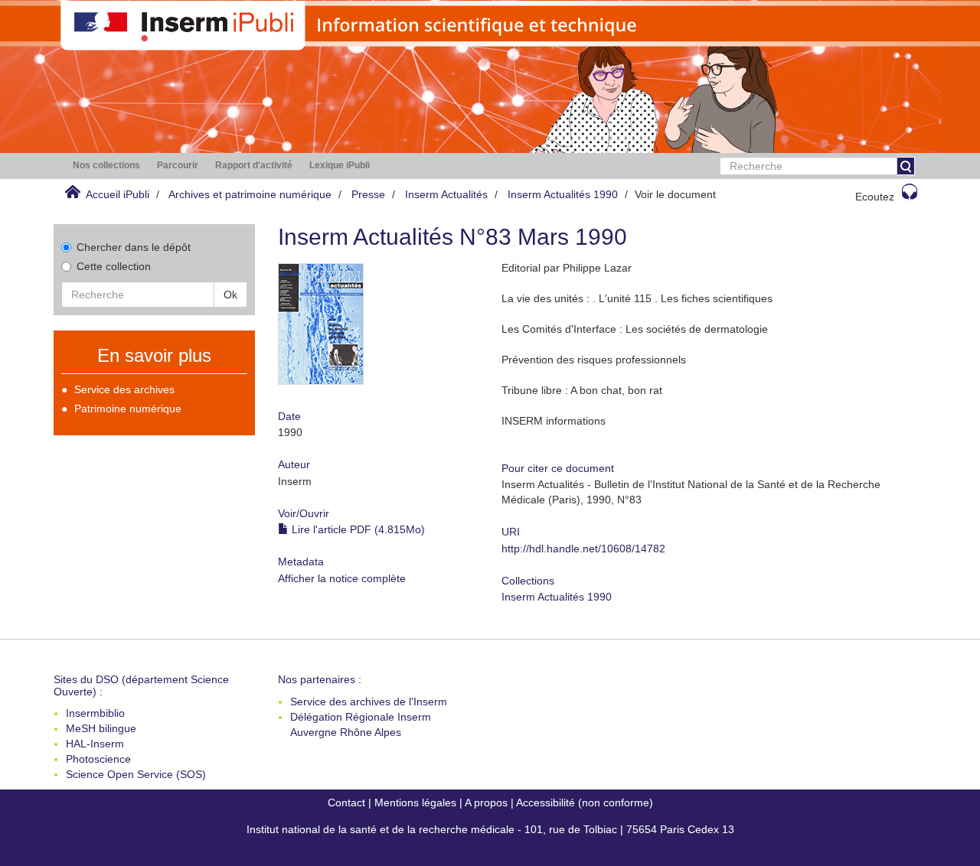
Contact (346, 802)
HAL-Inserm (95, 743)
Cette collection (114, 266)
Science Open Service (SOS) (136, 774)
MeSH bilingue (101, 728)
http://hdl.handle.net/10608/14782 (583, 548)
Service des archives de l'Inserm (368, 701)
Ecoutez (874, 196)
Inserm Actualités (446, 194)
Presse (368, 194)
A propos (486, 802)
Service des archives (124, 389)
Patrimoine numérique (127, 408)
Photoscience (98, 759)
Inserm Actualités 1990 (563, 194)
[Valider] (906, 166)
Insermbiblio (95, 713)
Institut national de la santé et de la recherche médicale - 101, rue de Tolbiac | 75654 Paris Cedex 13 (490, 829)
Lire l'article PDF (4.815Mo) (357, 529)
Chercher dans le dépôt (134, 247)
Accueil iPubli (117, 194)
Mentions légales (415, 802)
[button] (106, 165)
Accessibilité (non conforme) (584, 802)
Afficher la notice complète (342, 578)
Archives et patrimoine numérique (250, 194)
